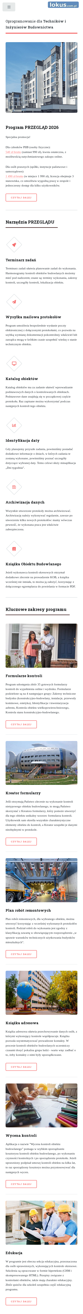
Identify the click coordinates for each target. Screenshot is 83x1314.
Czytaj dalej (21, 197)
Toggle (9, 8)
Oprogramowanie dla (36, 24)
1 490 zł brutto (14, 176)
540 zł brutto (13, 152)
